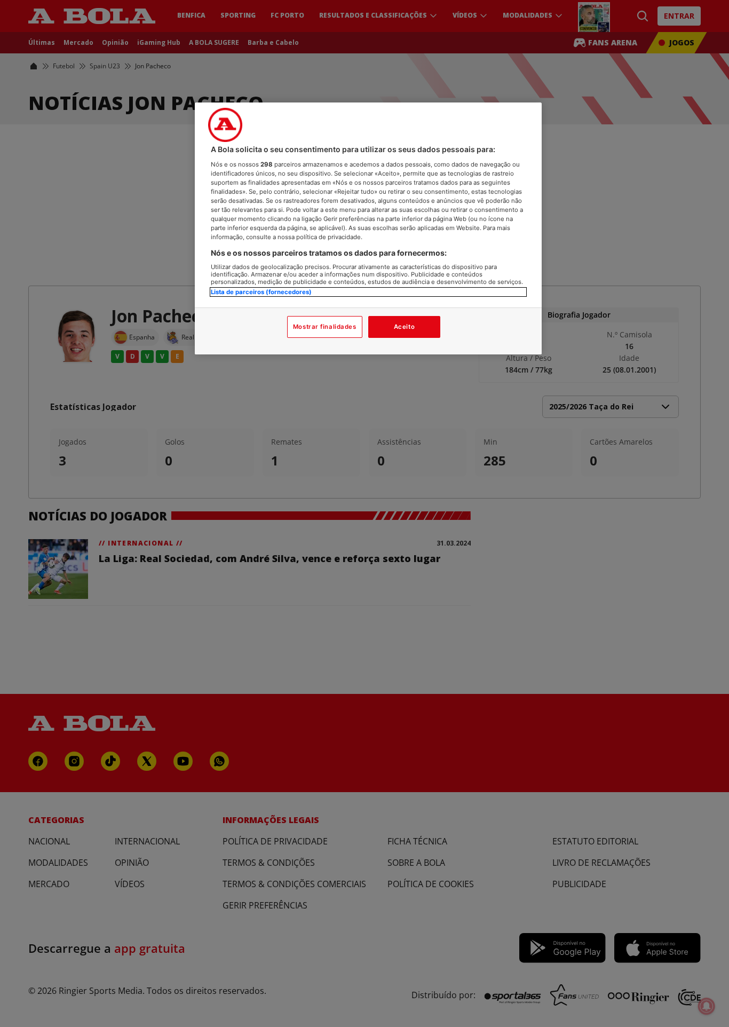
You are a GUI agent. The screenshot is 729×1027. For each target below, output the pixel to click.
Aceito (404, 326)
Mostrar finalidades (324, 326)
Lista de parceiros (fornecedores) (261, 292)
